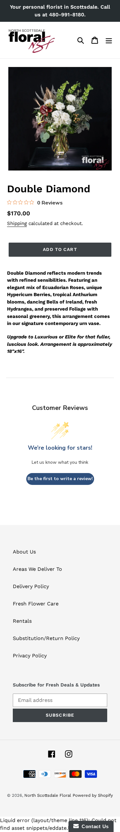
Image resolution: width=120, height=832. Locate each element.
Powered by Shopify (93, 795)
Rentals (22, 621)
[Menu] (109, 40)
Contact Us (94, 826)
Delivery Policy (31, 586)
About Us (24, 552)
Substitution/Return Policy (46, 638)
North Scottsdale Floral (47, 795)
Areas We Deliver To (37, 569)
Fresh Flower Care (36, 604)
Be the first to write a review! (60, 479)
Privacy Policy (30, 656)
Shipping (17, 223)
